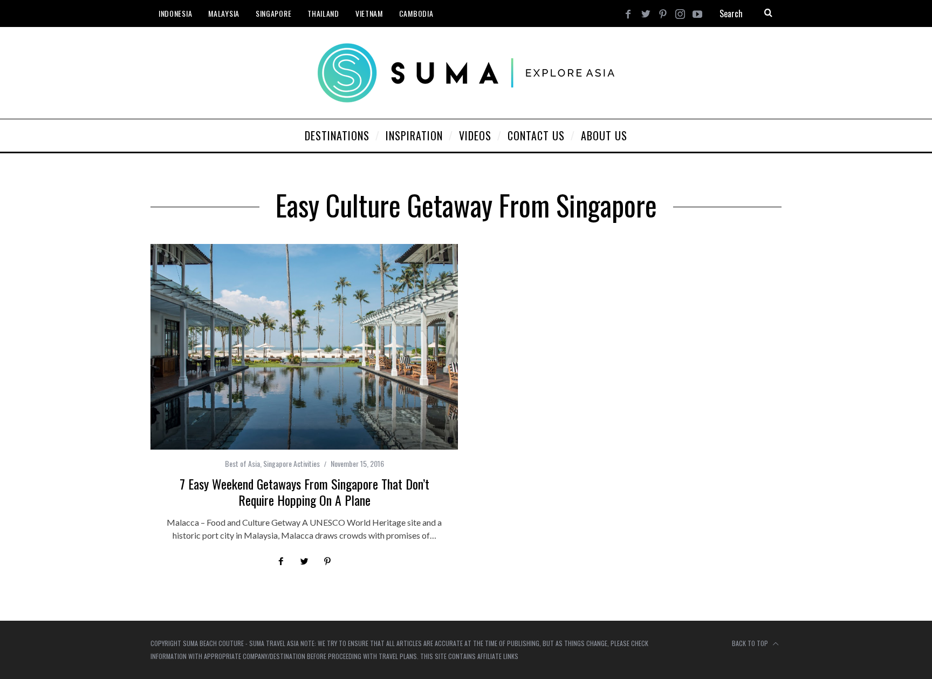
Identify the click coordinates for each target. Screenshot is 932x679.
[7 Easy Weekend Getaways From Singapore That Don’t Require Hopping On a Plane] (304, 347)
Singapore (273, 13)
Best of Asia (242, 463)
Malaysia (223, 13)
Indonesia (175, 13)
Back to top (751, 643)
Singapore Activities (291, 463)
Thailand (323, 13)
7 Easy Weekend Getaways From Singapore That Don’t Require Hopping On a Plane (304, 492)
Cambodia (416, 13)
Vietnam (369, 13)
